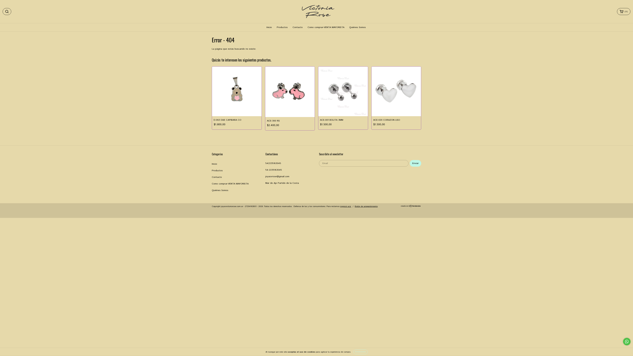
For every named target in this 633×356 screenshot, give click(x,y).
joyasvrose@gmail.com (277, 176)
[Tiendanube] (411, 206)
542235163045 (273, 163)
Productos (282, 27)
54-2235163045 (273, 170)
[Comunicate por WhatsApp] (627, 341)
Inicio (269, 27)
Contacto (298, 27)
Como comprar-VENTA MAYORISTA (326, 27)
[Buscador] (7, 11)
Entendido (360, 351)
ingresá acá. (345, 206)
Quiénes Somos (357, 27)
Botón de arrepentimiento (366, 206)
